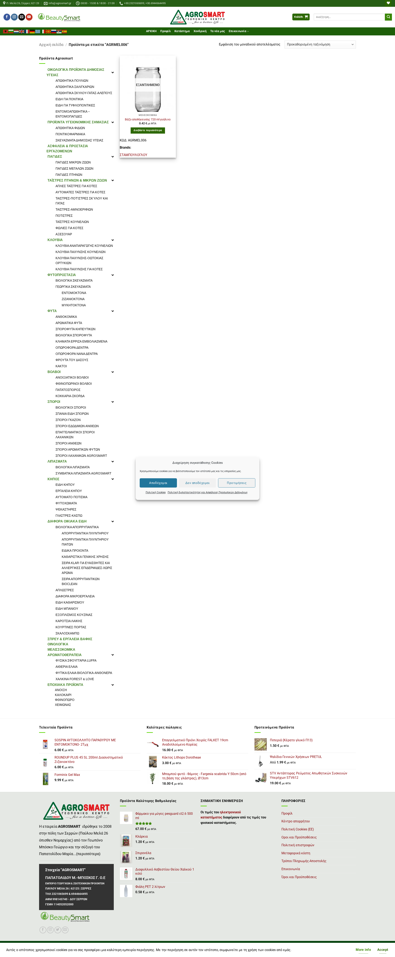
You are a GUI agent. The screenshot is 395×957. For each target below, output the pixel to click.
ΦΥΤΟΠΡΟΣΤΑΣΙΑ (62, 275)
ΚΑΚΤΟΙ (61, 366)
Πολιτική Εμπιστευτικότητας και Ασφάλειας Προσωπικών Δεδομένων (207, 492)
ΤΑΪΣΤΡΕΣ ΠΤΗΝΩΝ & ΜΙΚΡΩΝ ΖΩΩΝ (77, 180)
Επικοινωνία (237, 31)
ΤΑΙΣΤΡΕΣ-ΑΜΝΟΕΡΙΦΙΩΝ (74, 209)
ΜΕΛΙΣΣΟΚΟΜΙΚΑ (61, 649)
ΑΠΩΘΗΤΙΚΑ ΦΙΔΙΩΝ (70, 128)
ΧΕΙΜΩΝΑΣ (63, 704)
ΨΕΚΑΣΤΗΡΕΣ (66, 509)
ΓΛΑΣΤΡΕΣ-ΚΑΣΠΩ (69, 515)
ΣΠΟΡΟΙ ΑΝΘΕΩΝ (68, 443)
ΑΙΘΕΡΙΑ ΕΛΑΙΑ (67, 666)
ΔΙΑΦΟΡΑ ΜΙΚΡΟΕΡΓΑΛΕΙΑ (75, 596)
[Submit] (388, 17)
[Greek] (38, 31)
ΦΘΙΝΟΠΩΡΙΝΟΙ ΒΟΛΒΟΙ (74, 383)
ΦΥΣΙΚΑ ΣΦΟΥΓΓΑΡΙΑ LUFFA (76, 660)
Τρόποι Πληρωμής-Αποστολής (303, 861)
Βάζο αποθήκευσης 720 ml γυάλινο (148, 119)
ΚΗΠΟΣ (53, 479)
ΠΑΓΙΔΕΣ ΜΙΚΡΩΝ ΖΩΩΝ (73, 162)
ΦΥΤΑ (52, 311)
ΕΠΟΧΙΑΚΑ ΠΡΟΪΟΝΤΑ (65, 685)
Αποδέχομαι (158, 483)
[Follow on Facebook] (6, 17)
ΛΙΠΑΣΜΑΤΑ (57, 461)
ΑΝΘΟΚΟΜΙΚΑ (66, 316)
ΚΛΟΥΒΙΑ (55, 240)
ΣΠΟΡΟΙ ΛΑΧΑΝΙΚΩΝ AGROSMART (81, 455)
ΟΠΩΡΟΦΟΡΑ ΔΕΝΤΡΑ (72, 347)
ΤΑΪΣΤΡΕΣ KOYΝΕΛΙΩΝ (72, 222)
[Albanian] (5, 31)
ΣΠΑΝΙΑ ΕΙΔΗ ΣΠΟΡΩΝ (72, 413)
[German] (32, 31)
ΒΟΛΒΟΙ (54, 372)
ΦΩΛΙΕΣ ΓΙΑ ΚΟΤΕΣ (69, 228)
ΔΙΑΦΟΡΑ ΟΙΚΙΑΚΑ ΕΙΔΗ (67, 521)
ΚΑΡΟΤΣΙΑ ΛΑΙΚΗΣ (69, 621)
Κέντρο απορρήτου (295, 821)
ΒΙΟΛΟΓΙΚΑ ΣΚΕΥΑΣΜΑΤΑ (74, 280)
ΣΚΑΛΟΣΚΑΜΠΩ (67, 633)
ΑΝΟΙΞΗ (61, 690)
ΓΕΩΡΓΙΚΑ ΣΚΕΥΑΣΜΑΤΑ (73, 286)
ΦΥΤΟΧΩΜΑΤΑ (66, 503)
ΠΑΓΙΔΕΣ (55, 156)
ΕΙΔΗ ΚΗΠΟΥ (65, 484)
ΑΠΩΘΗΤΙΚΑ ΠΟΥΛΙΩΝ (72, 80)
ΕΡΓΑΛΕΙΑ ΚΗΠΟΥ (69, 491)
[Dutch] (16, 31)
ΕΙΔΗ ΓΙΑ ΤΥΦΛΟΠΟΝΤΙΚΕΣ (75, 105)
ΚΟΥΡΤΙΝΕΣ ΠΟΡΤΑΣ (71, 627)
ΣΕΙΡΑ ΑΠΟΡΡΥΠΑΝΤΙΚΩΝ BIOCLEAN (81, 581)
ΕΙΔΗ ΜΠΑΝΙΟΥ (67, 608)
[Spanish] (64, 31)
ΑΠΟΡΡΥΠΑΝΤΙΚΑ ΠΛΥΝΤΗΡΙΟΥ (85, 533)
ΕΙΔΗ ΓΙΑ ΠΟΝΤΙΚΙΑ (69, 99)
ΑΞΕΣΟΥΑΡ (64, 234)
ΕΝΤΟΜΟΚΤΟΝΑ (74, 293)
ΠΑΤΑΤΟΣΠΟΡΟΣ (68, 390)
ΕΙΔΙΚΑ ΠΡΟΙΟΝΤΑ (75, 550)
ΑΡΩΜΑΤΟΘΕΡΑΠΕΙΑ (65, 655)
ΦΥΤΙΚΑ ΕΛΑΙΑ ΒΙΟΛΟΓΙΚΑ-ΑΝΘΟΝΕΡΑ (84, 673)
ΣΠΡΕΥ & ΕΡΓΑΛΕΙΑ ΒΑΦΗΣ (70, 639)
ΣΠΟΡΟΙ (54, 401)
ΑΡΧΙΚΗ (151, 31)
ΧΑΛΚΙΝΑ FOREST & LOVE (75, 679)
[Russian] (54, 31)
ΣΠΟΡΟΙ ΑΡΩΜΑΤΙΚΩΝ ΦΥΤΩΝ (78, 449)
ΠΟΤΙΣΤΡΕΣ (64, 215)
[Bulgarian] (11, 31)
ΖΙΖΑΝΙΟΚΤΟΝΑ (73, 299)
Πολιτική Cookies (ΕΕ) (297, 829)
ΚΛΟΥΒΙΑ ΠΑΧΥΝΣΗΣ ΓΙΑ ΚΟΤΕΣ (79, 269)
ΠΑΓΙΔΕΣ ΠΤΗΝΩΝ (69, 174)
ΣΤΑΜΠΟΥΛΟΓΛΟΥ (133, 155)
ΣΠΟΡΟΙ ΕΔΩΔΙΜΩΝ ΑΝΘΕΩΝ (77, 426)
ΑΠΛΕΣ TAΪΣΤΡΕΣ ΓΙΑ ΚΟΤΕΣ (76, 186)
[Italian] (43, 31)
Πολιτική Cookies (156, 492)
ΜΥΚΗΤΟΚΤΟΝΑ (74, 305)
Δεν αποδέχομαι (197, 483)
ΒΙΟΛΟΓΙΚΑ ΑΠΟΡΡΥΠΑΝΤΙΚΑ (77, 527)
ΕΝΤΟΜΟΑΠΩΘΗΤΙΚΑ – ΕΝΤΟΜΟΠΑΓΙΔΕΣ (73, 114)
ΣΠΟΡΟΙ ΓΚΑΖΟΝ (68, 420)
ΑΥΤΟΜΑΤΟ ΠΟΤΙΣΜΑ (71, 497)
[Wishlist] (388, 3)
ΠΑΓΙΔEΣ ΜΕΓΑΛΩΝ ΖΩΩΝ (74, 168)
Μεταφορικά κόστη (295, 853)
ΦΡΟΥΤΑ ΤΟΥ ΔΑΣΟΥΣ (72, 360)
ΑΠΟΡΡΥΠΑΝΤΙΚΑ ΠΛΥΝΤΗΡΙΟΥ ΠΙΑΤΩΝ (85, 542)
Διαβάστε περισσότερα (148, 130)
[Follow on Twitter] (57, 930)
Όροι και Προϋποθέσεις (299, 877)
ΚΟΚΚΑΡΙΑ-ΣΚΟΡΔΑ (70, 396)
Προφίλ (165, 31)
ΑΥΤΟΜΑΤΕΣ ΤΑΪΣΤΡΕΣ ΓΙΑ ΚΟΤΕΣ (80, 192)
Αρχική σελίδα (51, 44)
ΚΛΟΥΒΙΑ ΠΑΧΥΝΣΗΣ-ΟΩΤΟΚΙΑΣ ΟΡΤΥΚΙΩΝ (79, 260)
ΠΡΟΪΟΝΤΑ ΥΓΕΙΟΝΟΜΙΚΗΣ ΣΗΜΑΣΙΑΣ (78, 122)
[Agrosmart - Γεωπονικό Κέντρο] (197, 17)
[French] (27, 31)
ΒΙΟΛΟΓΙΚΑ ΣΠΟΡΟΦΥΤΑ (74, 335)
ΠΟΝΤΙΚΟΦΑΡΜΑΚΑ (70, 134)
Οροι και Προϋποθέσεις (299, 837)
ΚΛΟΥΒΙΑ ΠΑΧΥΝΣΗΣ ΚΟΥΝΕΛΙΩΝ (81, 252)
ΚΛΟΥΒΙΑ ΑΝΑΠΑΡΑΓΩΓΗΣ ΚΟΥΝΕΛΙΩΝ (84, 245)
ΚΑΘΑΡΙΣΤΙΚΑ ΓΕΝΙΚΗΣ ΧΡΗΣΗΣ (85, 556)
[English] (21, 31)
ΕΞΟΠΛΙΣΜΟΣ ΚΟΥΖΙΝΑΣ (74, 615)
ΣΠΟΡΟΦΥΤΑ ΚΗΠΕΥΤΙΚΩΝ (75, 329)
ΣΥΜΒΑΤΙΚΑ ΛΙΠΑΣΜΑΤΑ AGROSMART (83, 473)
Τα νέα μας (217, 31)
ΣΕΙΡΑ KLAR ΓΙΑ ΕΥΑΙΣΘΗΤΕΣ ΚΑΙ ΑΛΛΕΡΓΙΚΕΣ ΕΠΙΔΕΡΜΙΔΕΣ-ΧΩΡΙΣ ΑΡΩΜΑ (87, 568)
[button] (301, 17)
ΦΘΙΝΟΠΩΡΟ (64, 700)
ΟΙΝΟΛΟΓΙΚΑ (58, 644)
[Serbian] (59, 31)
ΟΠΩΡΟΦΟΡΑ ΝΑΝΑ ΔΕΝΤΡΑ (77, 354)
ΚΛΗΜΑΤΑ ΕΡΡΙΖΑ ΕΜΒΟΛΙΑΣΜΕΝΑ (81, 341)
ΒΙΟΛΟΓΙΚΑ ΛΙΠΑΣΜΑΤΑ (73, 467)
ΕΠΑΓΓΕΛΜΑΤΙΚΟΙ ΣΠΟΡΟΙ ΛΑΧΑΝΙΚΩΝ (75, 434)
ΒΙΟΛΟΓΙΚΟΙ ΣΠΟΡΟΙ (71, 407)
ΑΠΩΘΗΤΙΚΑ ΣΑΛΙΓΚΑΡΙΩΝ (75, 87)
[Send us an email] (21, 17)
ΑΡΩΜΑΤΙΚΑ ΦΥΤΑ (69, 323)
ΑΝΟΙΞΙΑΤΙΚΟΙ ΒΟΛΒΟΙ (72, 377)
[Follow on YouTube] (29, 17)
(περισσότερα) (88, 854)
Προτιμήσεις (236, 483)
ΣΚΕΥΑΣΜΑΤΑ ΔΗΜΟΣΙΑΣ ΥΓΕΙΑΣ (79, 140)
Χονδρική (200, 31)
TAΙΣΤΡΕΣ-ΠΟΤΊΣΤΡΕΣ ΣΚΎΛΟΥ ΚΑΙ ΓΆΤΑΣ (82, 201)
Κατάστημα (182, 31)
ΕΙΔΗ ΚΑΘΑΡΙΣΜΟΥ (70, 602)
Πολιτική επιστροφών (297, 845)
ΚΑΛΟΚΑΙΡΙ (63, 695)
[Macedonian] (48, 31)
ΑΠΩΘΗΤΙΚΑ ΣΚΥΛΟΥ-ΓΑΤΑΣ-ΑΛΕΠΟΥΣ (84, 93)
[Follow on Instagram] (14, 17)
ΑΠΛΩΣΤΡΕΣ (65, 590)
